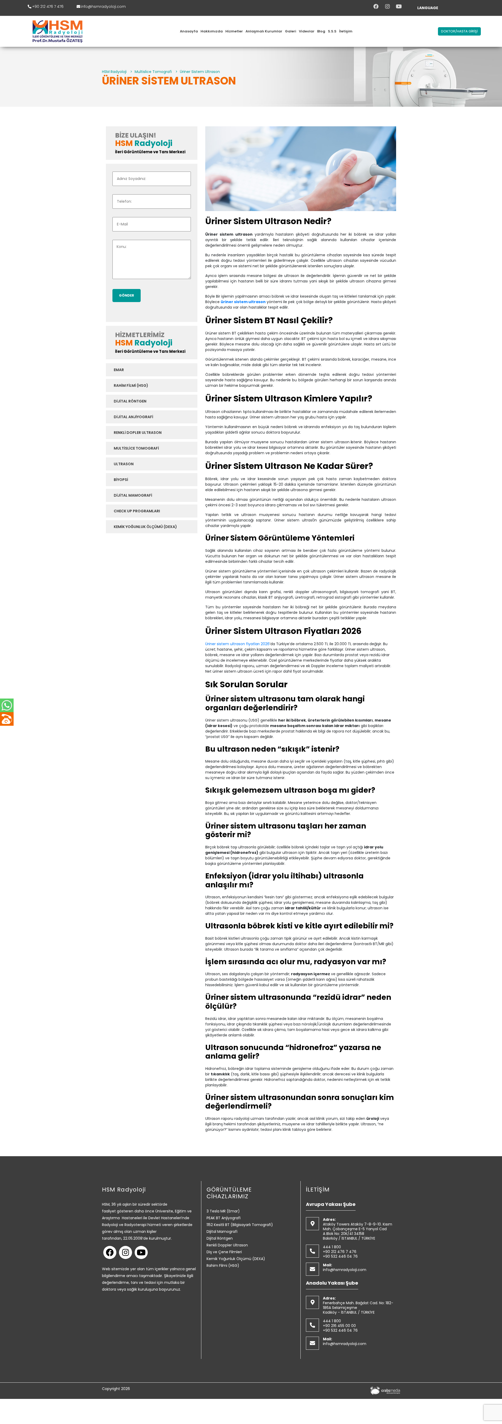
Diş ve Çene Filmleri (224, 1252)
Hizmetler (234, 31)
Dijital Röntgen (130, 401)
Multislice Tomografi (136, 448)
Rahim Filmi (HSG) (131, 385)
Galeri (290, 31)
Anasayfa (189, 31)
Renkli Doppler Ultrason (227, 1245)
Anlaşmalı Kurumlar (264, 31)
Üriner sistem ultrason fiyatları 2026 (237, 643)
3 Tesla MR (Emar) (223, 1211)
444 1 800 (332, 1247)
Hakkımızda (212, 31)
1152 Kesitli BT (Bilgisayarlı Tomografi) (240, 1224)
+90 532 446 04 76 (340, 1256)
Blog (321, 31)
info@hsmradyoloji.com (103, 6)
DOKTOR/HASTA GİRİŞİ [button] (459, 31)
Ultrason (124, 464)
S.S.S (332, 31)
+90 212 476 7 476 (48, 6)
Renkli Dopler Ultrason (138, 432)
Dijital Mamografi (133, 495)
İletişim (345, 31)
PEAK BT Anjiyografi (224, 1218)
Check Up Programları (137, 511)
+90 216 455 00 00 (339, 1325)
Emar (119, 369)
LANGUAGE (427, 7)
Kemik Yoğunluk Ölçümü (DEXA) (145, 526)
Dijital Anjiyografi (133, 416)
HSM (124, 143)
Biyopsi (121, 479)
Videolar (307, 31)
